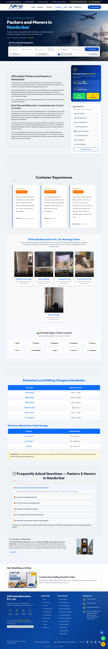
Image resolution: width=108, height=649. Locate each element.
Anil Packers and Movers (23, 620)
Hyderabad (73, 343)
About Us (40, 7)
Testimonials (46, 618)
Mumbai (36, 343)
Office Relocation (64, 602)
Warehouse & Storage (65, 612)
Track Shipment (47, 615)
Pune (17, 350)
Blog (70, 7)
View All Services (86, 149)
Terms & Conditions (59, 646)
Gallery (45, 624)
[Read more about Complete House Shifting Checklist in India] (22, 580)
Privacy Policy (48, 646)
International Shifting (65, 618)
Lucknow (74, 350)
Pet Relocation (63, 633)
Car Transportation (64, 605)
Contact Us (77, 7)
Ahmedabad (36, 350)
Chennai (92, 343)
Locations (58, 7)
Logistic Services (63, 630)
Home (33, 7)
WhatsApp (79, 97)
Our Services (46, 602)
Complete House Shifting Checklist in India (57, 577)
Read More (13, 552)
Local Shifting (63, 627)
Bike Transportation (64, 609)
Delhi (17, 343)
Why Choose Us (47, 609)
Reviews (45, 621)
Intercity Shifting (63, 624)
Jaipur (55, 350)
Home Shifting (63, 599)
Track (65, 7)
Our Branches (14, 37)
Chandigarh (92, 350)
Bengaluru (55, 343)
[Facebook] (87, 642)
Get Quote (93, 97)
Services (49, 7)
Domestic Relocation (65, 615)
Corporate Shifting (64, 621)
